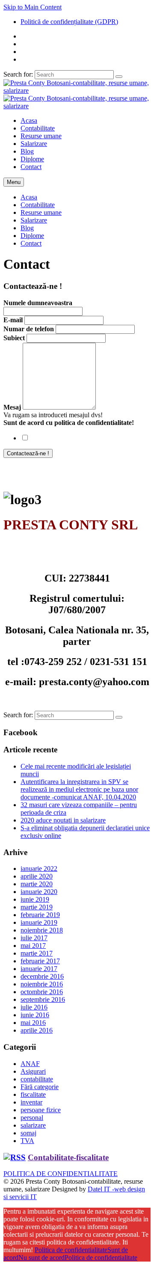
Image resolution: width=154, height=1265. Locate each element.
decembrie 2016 (42, 976)
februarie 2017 (40, 961)
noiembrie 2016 (42, 984)
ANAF (30, 1063)
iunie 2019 (35, 899)
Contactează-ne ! (28, 453)
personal (32, 1117)
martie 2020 (37, 884)
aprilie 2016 (37, 1030)
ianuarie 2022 (39, 868)
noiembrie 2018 (42, 930)
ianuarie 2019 (39, 922)
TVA (27, 1140)
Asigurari (33, 1071)
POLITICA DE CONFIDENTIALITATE (60, 1173)
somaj (28, 1133)
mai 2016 (33, 1022)
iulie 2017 (34, 937)
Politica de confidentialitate (71, 1249)
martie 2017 (37, 953)
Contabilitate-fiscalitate (68, 1157)
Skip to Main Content (32, 7)
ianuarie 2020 (39, 891)
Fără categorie (40, 1086)
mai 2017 (33, 945)
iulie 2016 (34, 1007)
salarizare (33, 1125)
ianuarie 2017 (39, 968)
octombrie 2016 (42, 991)
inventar (31, 1102)
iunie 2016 (35, 1015)
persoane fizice (41, 1110)
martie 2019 (37, 907)
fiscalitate (33, 1094)
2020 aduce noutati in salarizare (63, 820)
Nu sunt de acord (41, 1257)
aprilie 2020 (37, 876)
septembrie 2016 (43, 999)
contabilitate (37, 1079)
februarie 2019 (40, 914)
